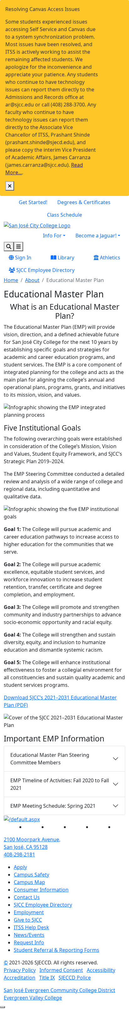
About (32, 280)
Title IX (47, 977)
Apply (20, 867)
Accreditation (19, 977)
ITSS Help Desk (31, 927)
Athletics (109, 257)
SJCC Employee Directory (45, 270)
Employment (29, 912)
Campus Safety (31, 874)
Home (11, 280)
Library (65, 257)
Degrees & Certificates (84, 202)
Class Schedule (64, 214)
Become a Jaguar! (95, 235)
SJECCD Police (75, 977)
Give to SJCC (28, 919)
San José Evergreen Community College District (59, 990)
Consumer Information (41, 889)
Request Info (29, 942)
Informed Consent (61, 970)
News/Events (29, 934)
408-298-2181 (19, 854)
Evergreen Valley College (33, 997)
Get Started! (33, 202)
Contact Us (27, 897)
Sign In (22, 257)
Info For (52, 235)
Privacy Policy (20, 970)
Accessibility (101, 970)
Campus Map (29, 882)
